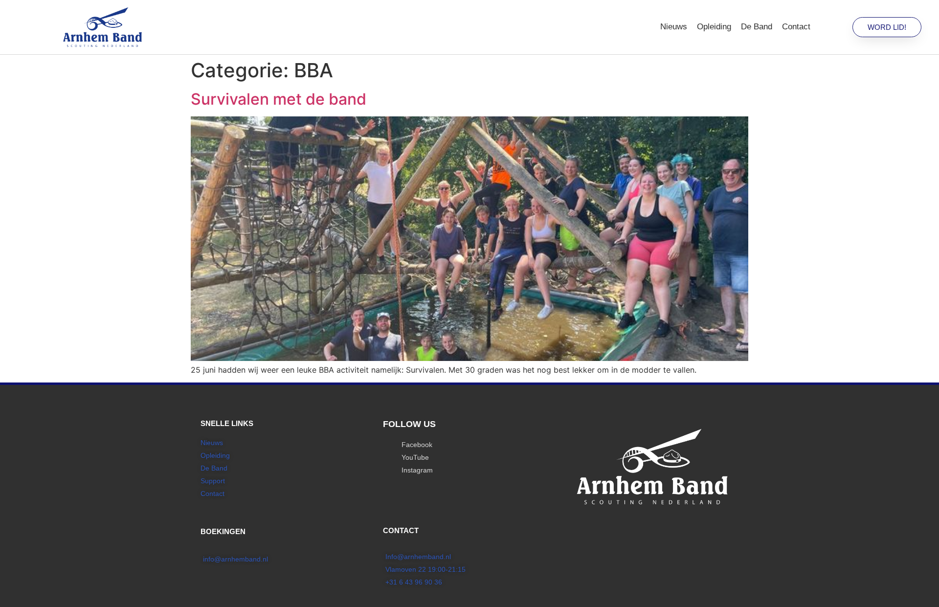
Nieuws (673, 26)
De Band (756, 26)
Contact (796, 26)
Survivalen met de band (278, 99)
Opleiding (714, 26)
